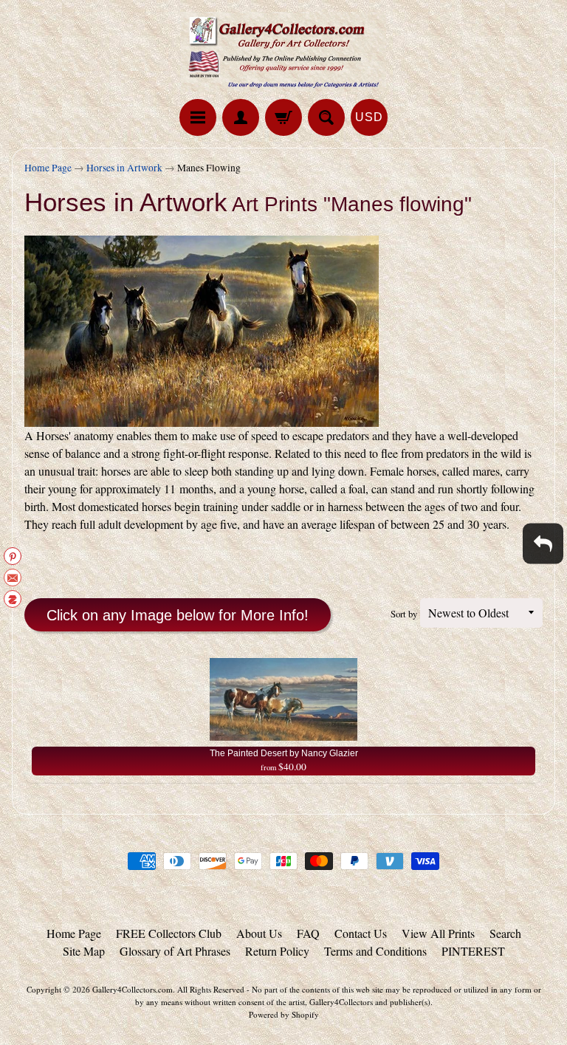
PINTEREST (473, 951)
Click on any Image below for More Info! (178, 615)
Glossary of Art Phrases (175, 951)
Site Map (84, 951)
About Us (259, 933)
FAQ (308, 933)
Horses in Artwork (124, 167)
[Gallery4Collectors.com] (283, 52)
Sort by (404, 613)
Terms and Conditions (375, 951)
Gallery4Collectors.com (132, 989)
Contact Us (360, 933)
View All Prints (438, 933)
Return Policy (277, 951)
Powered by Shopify (284, 1014)
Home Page (48, 167)
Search (505, 933)
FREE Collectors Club (168, 933)
